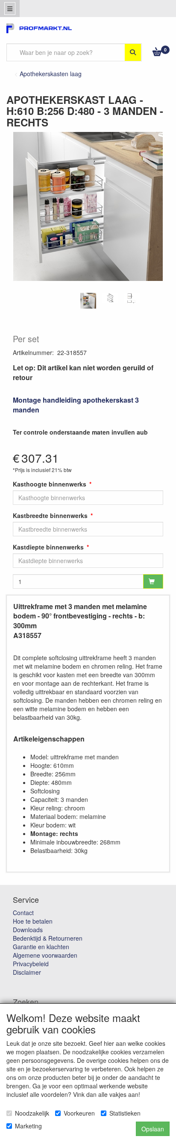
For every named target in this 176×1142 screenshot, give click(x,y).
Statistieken (125, 1113)
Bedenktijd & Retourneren (47, 938)
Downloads (28, 929)
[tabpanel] (88, 301)
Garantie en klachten (41, 946)
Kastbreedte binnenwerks (50, 515)
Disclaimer (27, 972)
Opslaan (152, 1129)
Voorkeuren (79, 1113)
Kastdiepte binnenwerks (48, 547)
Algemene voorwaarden (45, 955)
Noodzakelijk (32, 1113)
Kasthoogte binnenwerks (49, 484)
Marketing (28, 1126)
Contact (23, 912)
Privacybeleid (31, 963)
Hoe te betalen (33, 921)
